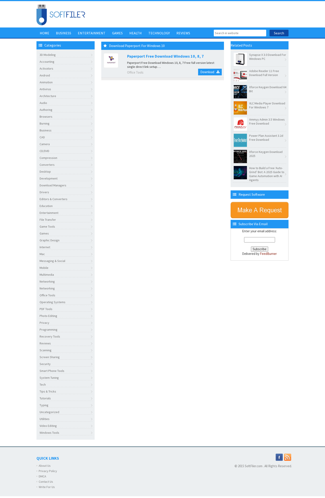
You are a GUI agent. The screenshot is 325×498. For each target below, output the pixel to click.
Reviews (183, 33)
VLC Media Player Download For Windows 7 (267, 105)
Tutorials (45, 398)
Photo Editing (48, 316)
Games (117, 33)
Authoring (46, 110)
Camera (45, 144)
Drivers (44, 192)
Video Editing (48, 426)
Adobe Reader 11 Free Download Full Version (264, 73)
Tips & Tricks (48, 391)
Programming (48, 330)
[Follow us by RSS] (287, 457)
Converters (47, 165)
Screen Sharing (50, 357)
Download (207, 72)
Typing (44, 405)
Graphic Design (49, 240)
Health (135, 33)
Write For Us (47, 487)
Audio (43, 103)
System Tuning (49, 378)
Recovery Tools (50, 336)
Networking (47, 281)
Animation (46, 82)
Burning (45, 123)
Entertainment (91, 33)
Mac (42, 254)
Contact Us (46, 482)
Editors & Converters (53, 199)
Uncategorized (49, 412)
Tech (43, 385)
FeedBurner (268, 254)
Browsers (46, 117)
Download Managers (53, 185)
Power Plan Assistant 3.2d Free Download (266, 138)
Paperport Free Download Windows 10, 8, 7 (165, 56)
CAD (42, 137)
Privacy (44, 323)
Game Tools (47, 226)
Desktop (45, 172)
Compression (48, 158)
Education (46, 206)
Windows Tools (49, 433)
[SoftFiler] (60, 14)
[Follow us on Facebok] (279, 457)
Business (63, 33)
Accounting (47, 62)
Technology (159, 33)
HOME (44, 33)
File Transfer (48, 220)
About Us (45, 466)
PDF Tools (46, 309)
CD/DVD (44, 151)
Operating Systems (52, 302)
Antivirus (45, 89)
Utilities (45, 419)
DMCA (42, 476)
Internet (45, 247)
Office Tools (47, 295)
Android (45, 75)
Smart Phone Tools (52, 371)
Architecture (48, 96)
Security (45, 364)
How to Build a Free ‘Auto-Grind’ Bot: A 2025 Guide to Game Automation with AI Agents (266, 174)
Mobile (44, 268)
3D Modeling (48, 55)
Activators (46, 68)
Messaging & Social (52, 261)
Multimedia (47, 275)
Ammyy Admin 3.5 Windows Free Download (267, 121)
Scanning (46, 350)
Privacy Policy (48, 471)
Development (48, 178)
